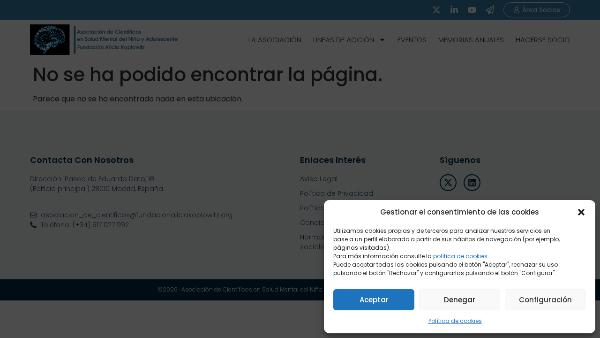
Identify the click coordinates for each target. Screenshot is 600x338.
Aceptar (374, 300)
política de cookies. (461, 256)
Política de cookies (455, 321)
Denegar (459, 300)
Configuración (545, 300)
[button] (581, 212)
